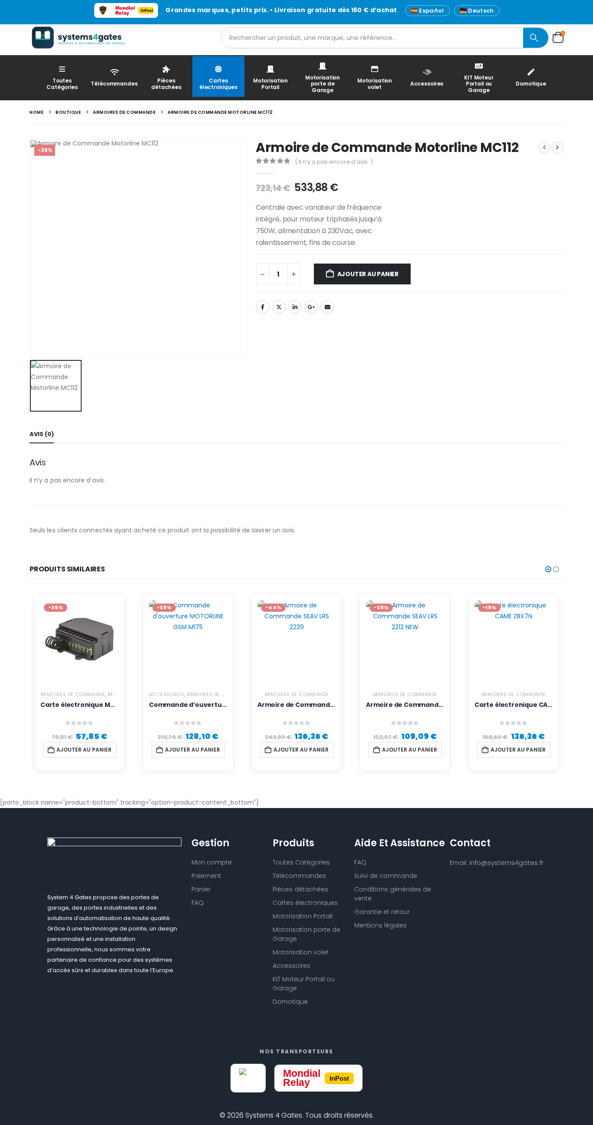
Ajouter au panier (368, 274)
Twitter (279, 307)
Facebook (263, 307)
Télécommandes (114, 83)
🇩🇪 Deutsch (477, 11)
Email (327, 307)
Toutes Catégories (62, 83)
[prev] (544, 148)
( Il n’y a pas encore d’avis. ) (334, 162)
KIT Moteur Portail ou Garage (479, 84)
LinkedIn (295, 307)
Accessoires (427, 83)
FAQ (197, 902)
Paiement (206, 875)
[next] (557, 148)
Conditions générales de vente (392, 894)
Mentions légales (380, 925)
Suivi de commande (385, 875)
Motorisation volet (374, 83)
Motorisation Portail (270, 83)
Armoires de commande (72, 694)
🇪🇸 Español (427, 11)
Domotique (531, 83)
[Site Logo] (84, 37)
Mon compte (211, 862)
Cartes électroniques (218, 83)
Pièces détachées (166, 83)
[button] (548, 569)
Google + (311, 307)
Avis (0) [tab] (42, 434)
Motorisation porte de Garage (322, 84)
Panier (201, 889)
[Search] (535, 38)
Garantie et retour (382, 911)
